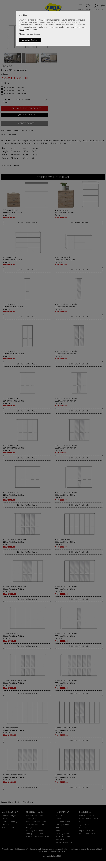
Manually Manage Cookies (29, 34)
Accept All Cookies (29, 40)
